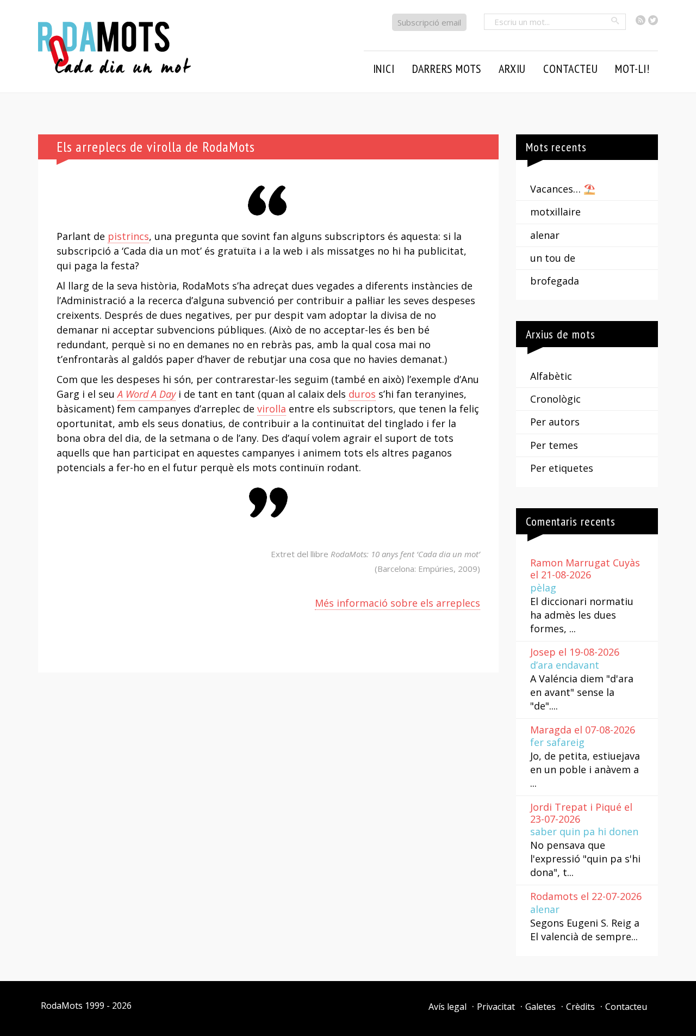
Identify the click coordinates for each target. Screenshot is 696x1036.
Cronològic (555, 398)
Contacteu (626, 1007)
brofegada (554, 280)
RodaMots (62, 1006)
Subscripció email (429, 22)
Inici (384, 68)
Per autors (555, 421)
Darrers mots (447, 68)
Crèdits (580, 1007)
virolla (271, 408)
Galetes (540, 1007)
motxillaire (555, 211)
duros (362, 393)
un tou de (552, 257)
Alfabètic (551, 376)
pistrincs (128, 236)
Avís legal (447, 1007)
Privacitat (496, 1007)
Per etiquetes (561, 467)
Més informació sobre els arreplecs (397, 602)
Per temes (554, 445)
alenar (545, 235)
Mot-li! (632, 68)
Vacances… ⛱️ (562, 188)
